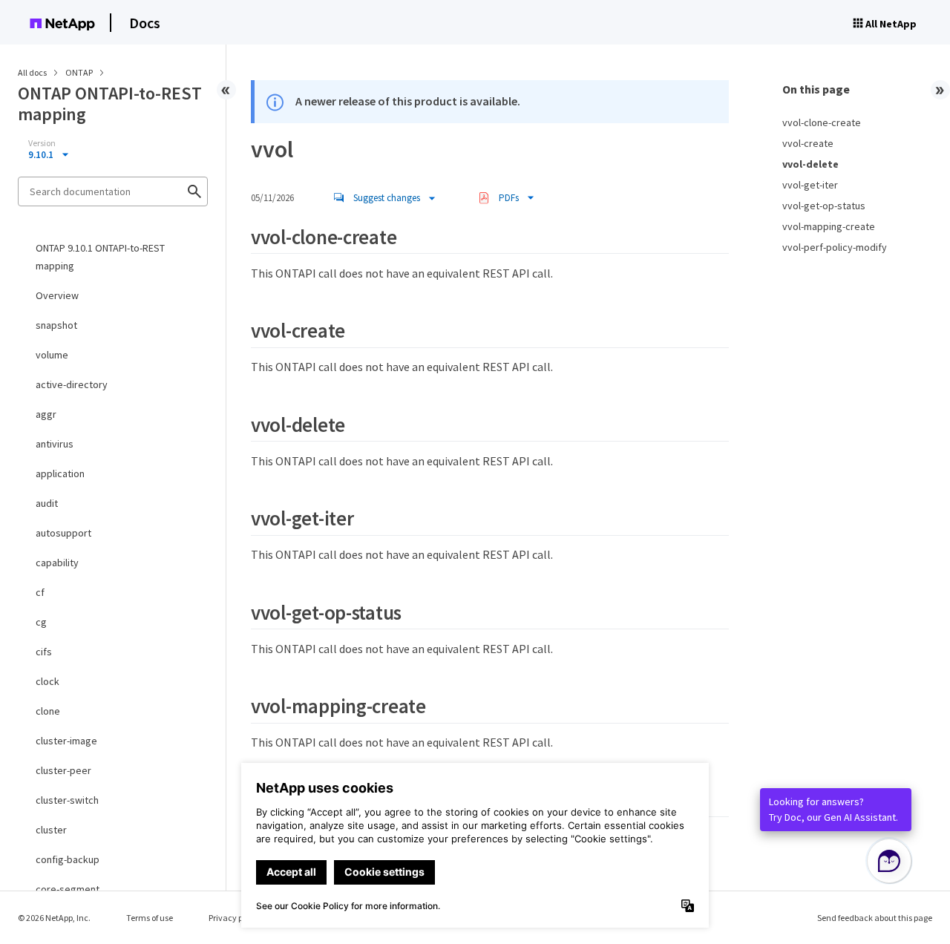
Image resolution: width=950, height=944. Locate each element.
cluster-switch (67, 800)
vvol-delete (810, 164)
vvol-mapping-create (828, 226)
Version (42, 143)
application (60, 473)
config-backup (67, 859)
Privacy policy (235, 917)
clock (47, 681)
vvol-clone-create (821, 122)
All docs (32, 72)
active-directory (72, 384)
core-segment (67, 889)
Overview (57, 295)
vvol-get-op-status (823, 205)
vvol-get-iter (810, 184)
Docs (144, 22)
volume (52, 354)
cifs (44, 651)
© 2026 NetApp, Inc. (54, 917)
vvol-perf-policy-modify (834, 247)
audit (47, 503)
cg (41, 622)
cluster (51, 829)
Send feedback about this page (874, 917)
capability (57, 562)
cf (40, 592)
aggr (46, 414)
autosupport (63, 533)
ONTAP (79, 72)
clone (48, 711)
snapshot (56, 325)
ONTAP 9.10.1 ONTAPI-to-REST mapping (100, 256)
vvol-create (807, 143)
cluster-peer (63, 770)
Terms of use (149, 917)
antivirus (54, 443)
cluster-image (66, 740)
